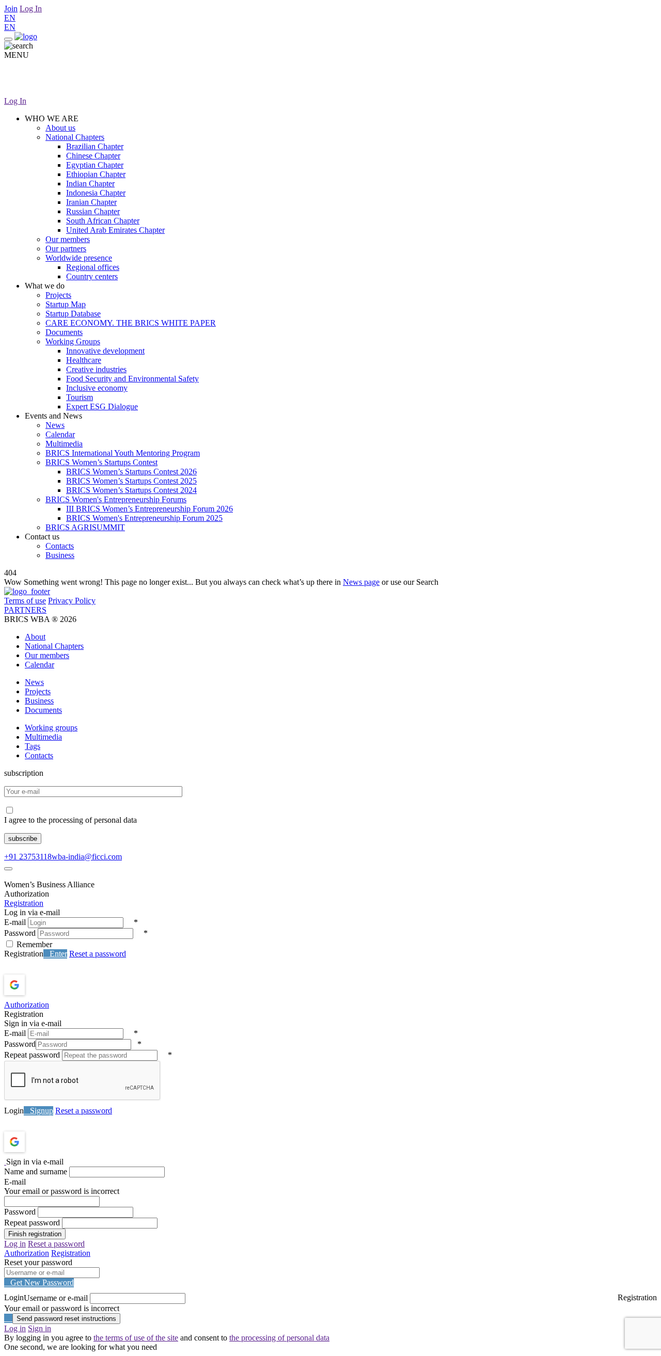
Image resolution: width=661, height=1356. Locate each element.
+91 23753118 (28, 856)
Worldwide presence (78, 257)
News (55, 425)
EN (9, 17)
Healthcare (83, 360)
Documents (64, 332)
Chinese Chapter (93, 155)
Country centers (92, 276)
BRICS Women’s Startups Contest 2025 (131, 480)
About (35, 636)
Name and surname (35, 1171)
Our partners (65, 248)
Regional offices (92, 267)
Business (59, 555)
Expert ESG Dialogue (102, 406)
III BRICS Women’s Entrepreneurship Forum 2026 (149, 508)
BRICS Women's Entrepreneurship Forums (115, 499)
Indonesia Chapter (95, 192)
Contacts (59, 545)
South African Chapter (102, 220)
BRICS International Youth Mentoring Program (122, 453)
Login (14, 1110)
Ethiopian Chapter (95, 174)
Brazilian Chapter (94, 146)
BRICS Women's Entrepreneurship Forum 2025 (144, 518)
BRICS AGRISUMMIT (85, 527)
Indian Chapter (90, 183)
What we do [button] (45, 285)
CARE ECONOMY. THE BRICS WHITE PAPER (130, 322)
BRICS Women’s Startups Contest (101, 462)
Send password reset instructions (66, 1318)
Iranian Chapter (91, 202)
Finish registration (34, 1234)
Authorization (26, 1004)
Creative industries (96, 369)
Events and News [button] (53, 415)
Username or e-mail (56, 1298)
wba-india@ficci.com (87, 856)
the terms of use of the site (135, 1337)
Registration (23, 903)
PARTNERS (25, 609)
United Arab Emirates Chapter (115, 230)
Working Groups (72, 341)
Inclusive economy (97, 388)
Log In (31, 8)
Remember (34, 944)
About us (60, 127)
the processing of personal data (279, 1337)
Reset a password (97, 953)
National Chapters (74, 137)
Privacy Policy (72, 600)
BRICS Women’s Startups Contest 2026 (131, 471)
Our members (67, 239)
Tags (32, 746)
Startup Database (73, 313)
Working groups (51, 727)
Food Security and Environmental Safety (132, 378)
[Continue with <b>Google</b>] (41, 985)
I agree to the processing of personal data (70, 820)
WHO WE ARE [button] (51, 118)
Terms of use (25, 600)
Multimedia (64, 443)
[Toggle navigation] (8, 39)
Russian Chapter (93, 211)
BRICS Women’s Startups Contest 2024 (131, 490)
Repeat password (32, 1054)
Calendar (60, 434)
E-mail (15, 922)
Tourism (79, 397)
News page (361, 582)
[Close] (8, 868)
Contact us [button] (42, 536)
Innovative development (105, 350)
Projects (58, 295)
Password (20, 933)
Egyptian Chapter (94, 165)
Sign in (39, 1328)
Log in (15, 1243)
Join (11, 8)
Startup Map (65, 304)
